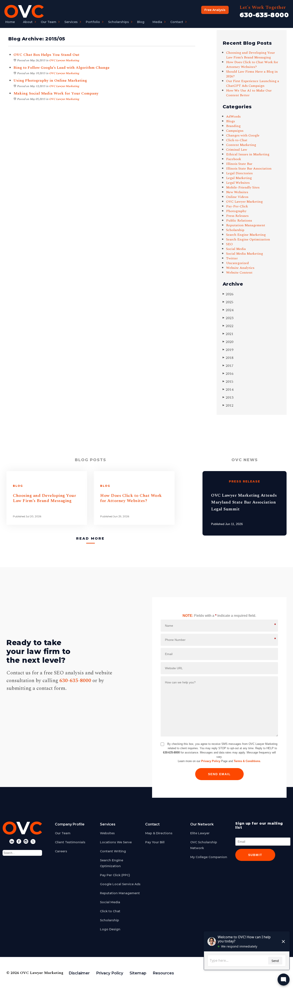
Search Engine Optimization (248, 239)
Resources (163, 973)
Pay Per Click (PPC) (115, 875)
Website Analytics (240, 267)
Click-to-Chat (236, 140)
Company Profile (70, 824)
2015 (228, 381)
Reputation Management (245, 225)
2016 (228, 374)
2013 (228, 397)
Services (71, 22)
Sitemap (138, 973)
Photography (236, 211)
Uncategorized (237, 263)
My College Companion (208, 857)
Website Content (239, 272)
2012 (228, 405)
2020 (228, 342)
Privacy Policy (210, 761)
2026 (228, 294)
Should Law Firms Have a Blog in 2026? (252, 74)
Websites (107, 833)
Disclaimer (79, 973)
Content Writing (113, 851)
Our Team (48, 22)
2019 (228, 350)
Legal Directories (239, 173)
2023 (228, 318)
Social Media (236, 248)
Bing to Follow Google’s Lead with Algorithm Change (61, 67)
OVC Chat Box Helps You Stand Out (46, 55)
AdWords (233, 116)
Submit (255, 855)
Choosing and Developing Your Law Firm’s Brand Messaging (250, 55)
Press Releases (237, 215)
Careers (61, 851)
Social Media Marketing (244, 253)
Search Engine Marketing (246, 234)
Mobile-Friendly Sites (243, 187)
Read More (90, 538)
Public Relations (239, 220)
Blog (140, 22)
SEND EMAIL (219, 774)
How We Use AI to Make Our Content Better (249, 93)
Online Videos (237, 196)
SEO (229, 244)
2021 (228, 334)
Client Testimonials (70, 842)
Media (157, 22)
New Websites (237, 192)
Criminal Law (236, 149)
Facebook (233, 159)
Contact (176, 22)
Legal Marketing (239, 178)
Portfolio (93, 22)
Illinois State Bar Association (249, 168)
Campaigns (234, 130)
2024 (228, 310)
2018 (228, 358)
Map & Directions (158, 833)
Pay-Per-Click (237, 206)
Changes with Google (243, 135)
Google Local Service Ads (120, 884)
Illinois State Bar (239, 163)
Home (10, 22)
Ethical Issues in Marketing (247, 154)
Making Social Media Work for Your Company (56, 93)
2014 (228, 389)
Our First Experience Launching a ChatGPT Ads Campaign (252, 83)
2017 (228, 366)
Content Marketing (241, 144)
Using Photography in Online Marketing (50, 80)
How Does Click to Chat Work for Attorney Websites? (252, 64)
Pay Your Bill (155, 842)
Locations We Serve (116, 842)
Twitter (232, 258)
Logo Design (110, 929)
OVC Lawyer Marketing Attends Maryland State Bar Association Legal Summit (244, 502)
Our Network (202, 824)
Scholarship (235, 230)
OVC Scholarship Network (203, 845)
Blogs (230, 121)
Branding (233, 126)
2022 (228, 326)
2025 (228, 302)
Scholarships (118, 22)
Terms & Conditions (247, 761)
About (28, 22)
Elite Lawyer (200, 833)
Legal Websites (238, 182)
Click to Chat (110, 911)
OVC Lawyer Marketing (64, 60)
